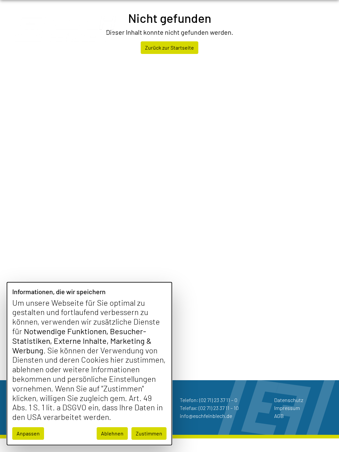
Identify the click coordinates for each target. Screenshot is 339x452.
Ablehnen (112, 433)
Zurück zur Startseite (169, 47)
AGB (279, 416)
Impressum (287, 408)
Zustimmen (149, 433)
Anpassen (28, 433)
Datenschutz (288, 400)
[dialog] (89, 363)
